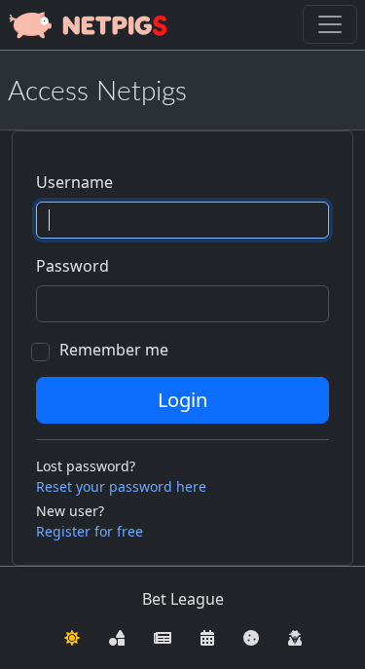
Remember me (113, 349)
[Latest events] (207, 635)
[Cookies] (251, 635)
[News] (162, 635)
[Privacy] (294, 635)
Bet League (183, 599)
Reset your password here (121, 486)
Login (182, 400)
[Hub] (116, 635)
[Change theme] (72, 635)
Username (74, 182)
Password (72, 266)
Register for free (89, 531)
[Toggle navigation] (330, 24)
